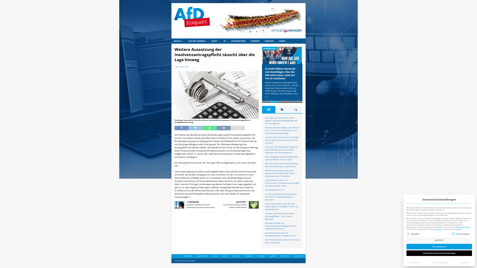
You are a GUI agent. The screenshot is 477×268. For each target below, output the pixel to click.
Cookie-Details (415, 262)
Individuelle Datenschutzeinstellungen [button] (439, 253)
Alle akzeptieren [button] (439, 246)
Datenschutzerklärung (462, 227)
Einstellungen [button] (439, 229)
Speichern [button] (439, 240)
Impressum (465, 262)
